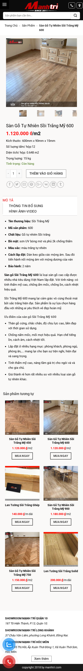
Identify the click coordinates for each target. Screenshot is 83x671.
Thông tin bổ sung (26, 206)
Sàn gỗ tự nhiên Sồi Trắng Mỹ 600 (61, 440)
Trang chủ (11, 25)
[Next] (70, 73)
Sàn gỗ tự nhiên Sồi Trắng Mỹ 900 (61, 506)
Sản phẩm (28, 25)
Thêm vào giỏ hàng (46, 173)
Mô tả (8, 200)
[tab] (40, 200)
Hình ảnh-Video (23, 211)
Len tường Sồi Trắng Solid (61, 571)
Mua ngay (22, 455)
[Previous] (12, 73)
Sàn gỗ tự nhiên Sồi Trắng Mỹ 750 (22, 572)
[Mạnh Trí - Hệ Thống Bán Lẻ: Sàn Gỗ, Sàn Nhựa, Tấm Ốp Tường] (41, 6)
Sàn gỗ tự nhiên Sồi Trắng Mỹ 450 (22, 440)
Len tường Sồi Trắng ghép (22, 505)
